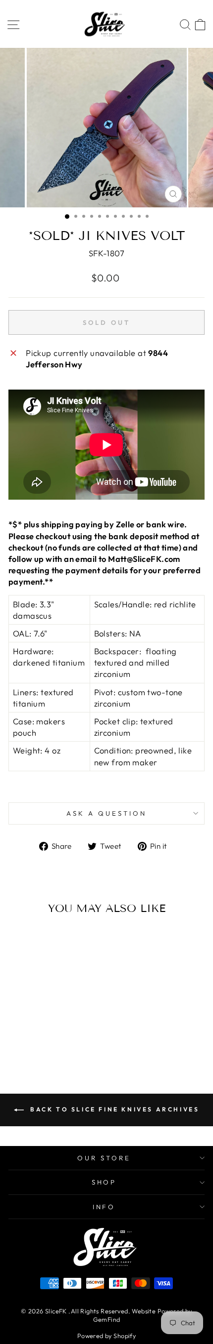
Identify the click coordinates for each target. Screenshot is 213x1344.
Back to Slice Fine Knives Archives (114, 1109)
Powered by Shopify (106, 1336)
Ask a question (106, 813)
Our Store (104, 1158)
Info (104, 1207)
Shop (104, 1182)
